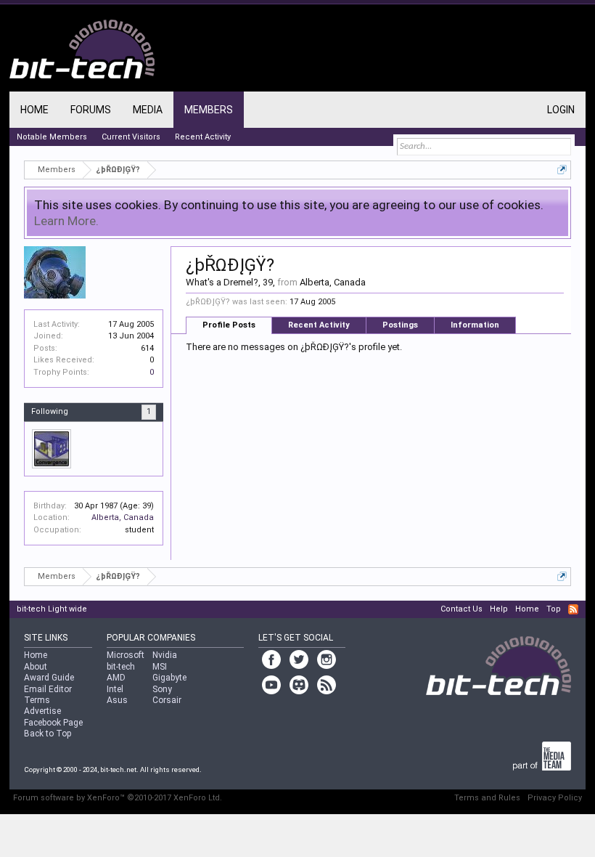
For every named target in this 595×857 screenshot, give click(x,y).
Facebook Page (53, 723)
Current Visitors (131, 137)
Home (34, 109)
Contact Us (461, 609)
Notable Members (52, 137)
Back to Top (47, 733)
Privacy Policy (555, 798)
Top (553, 609)
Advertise (42, 711)
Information (475, 325)
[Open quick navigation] (562, 169)
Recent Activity (319, 325)
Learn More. (66, 221)
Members (208, 109)
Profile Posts (228, 325)
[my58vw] (51, 448)
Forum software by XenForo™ (117, 798)
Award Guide (49, 678)
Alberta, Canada (122, 517)
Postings (400, 325)
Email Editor (48, 689)
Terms (37, 700)
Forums (90, 109)
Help (499, 609)
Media (148, 109)
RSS (573, 609)
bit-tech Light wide (52, 609)
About (35, 667)
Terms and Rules (487, 798)
